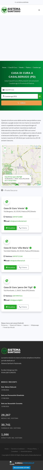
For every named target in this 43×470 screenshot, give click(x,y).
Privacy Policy (32, 449)
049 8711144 (17, 256)
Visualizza (11, 228)
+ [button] (5, 148)
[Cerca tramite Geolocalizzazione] (40, 96)
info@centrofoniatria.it (18, 221)
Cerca (22, 103)
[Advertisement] (21, 38)
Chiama (24, 228)
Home (7, 449)
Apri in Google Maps (10, 180)
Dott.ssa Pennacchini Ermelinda (12, 395)
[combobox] (21, 89)
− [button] (5, 151)
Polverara (4, 325)
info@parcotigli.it (16, 300)
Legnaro (26, 325)
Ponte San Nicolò (9, 327)
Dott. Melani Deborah (8, 387)
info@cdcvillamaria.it (17, 261)
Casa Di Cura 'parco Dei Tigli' (13, 177)
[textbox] (21, 90)
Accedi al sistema (22, 2)
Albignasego (35, 325)
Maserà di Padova (15, 325)
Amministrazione (26, 451)
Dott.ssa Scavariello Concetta (11, 403)
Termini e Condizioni (18, 449)
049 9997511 (17, 296)
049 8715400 (17, 217)
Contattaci (14, 451)
